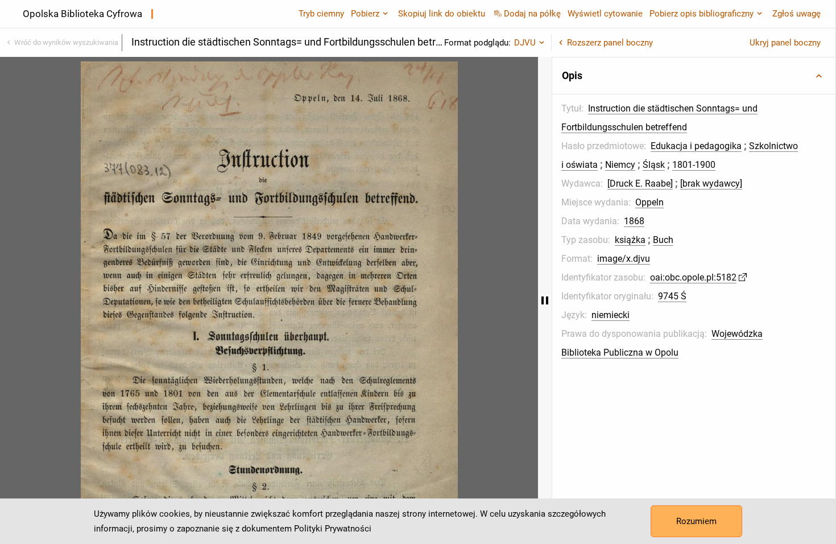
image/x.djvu (623, 258)
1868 (634, 221)
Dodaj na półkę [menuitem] (532, 14)
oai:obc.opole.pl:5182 (693, 277)
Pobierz (365, 14)
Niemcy (620, 164)
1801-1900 (693, 164)
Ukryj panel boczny (785, 43)
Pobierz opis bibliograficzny (701, 14)
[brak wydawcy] (711, 183)
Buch (663, 239)
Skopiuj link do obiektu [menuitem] (441, 14)
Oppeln (649, 202)
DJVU (525, 43)
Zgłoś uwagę (796, 14)
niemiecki (610, 315)
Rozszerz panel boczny (610, 43)
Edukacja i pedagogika (696, 146)
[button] (693, 75)
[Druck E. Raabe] (640, 183)
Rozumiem (696, 521)
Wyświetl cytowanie (605, 14)
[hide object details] (545, 300)
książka (630, 239)
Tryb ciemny (321, 14)
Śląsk (654, 164)
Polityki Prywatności (332, 529)
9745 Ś (672, 296)
